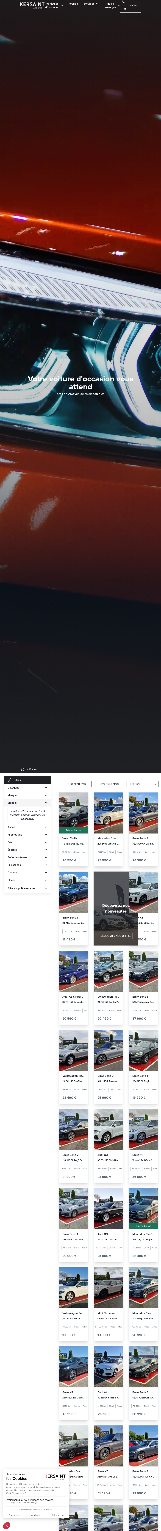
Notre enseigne (110, 5)
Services (89, 3)
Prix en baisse (73, 830)
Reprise (73, 3)
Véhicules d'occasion (52, 5)
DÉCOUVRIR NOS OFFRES (115, 935)
